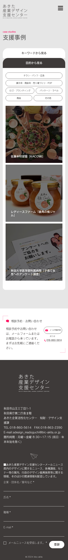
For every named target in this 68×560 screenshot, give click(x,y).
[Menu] (60, 8)
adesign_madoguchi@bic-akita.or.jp (37, 432)
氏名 (7, 497)
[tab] (34, 53)
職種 (7, 512)
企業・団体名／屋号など (18, 482)
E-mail (8, 527)
